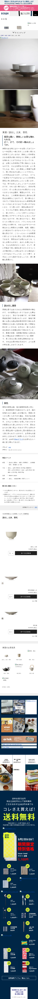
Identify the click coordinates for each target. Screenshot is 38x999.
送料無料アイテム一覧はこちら (19, 978)
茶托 (36, 507)
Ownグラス (18, 439)
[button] (35, 13)
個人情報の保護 (19, 994)
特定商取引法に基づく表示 (19, 990)
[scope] (5, 13)
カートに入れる (26, 553)
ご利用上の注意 (19, 992)
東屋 (10, 447)
